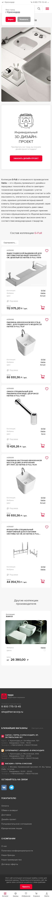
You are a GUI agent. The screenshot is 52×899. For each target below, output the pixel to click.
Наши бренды (8, 855)
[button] (47, 894)
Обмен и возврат (9, 810)
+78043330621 (17, 774)
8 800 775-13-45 (11, 706)
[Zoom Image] (26, 64)
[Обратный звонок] (48, 2)
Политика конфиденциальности (17, 850)
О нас (4, 846)
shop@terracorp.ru (12, 711)
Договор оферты (9, 864)
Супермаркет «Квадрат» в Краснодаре (24, 750)
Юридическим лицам (11, 828)
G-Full (43, 291)
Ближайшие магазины (14, 728)
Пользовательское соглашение (16, 824)
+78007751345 (30, 745)
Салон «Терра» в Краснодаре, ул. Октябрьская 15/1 (21, 736)
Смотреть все (37, 728)
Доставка (6, 815)
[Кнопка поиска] (38, 8)
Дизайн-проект (8, 819)
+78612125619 (17, 745)
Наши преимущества (11, 860)
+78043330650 (17, 758)
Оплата (5, 806)
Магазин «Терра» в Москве (18, 763)
